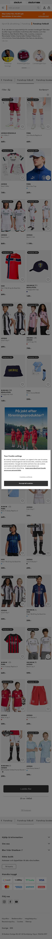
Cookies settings (26, 477)
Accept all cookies (26, 483)
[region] (26, 469)
